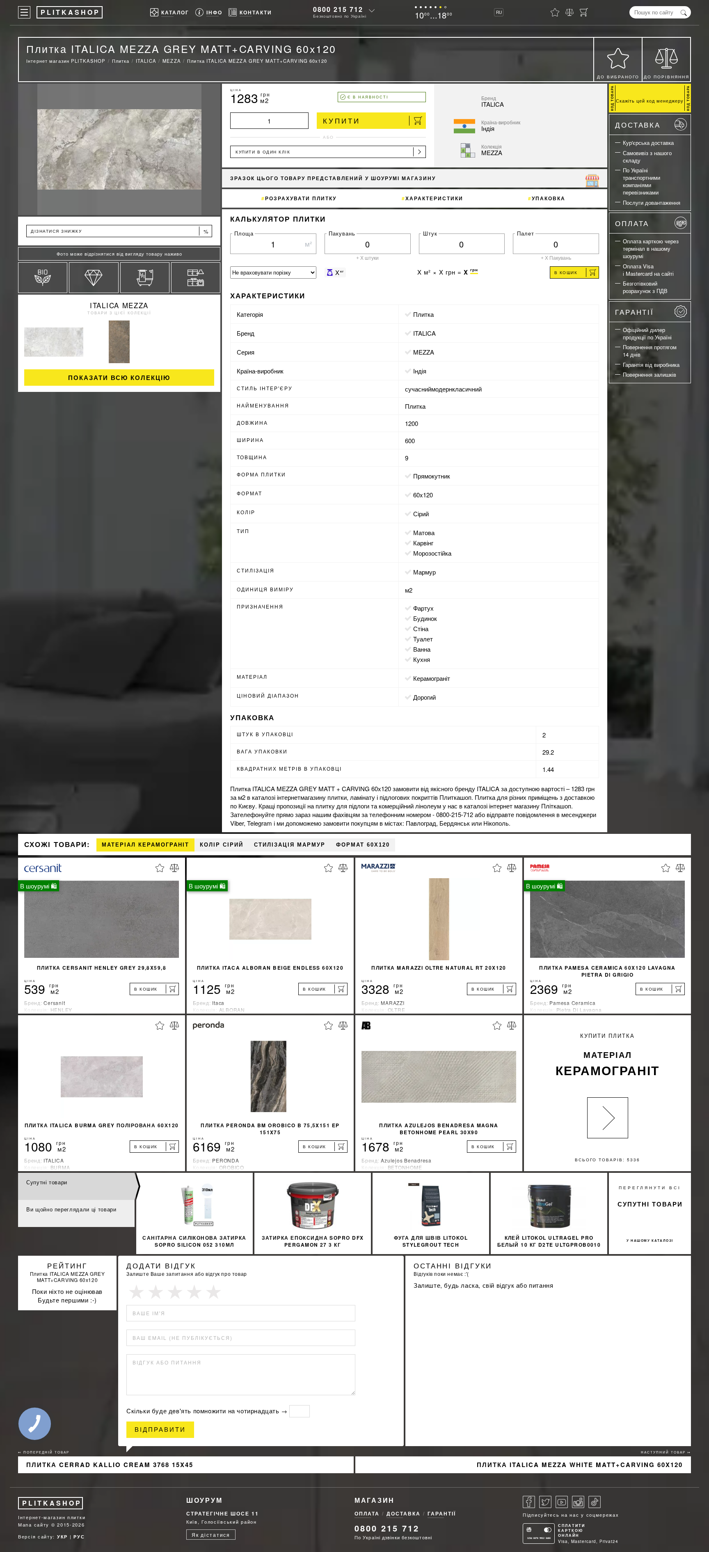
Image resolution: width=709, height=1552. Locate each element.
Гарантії (634, 312)
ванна (421, 649)
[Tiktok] (594, 1502)
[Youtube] (562, 1502)
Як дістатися (211, 1534)
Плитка (423, 314)
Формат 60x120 (363, 845)
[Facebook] (529, 1502)
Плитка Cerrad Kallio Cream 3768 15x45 (109, 1464)
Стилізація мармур (289, 845)
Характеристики (434, 198)
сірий (421, 513)
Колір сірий (221, 845)
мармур (424, 572)
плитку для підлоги (342, 805)
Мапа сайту (33, 1524)
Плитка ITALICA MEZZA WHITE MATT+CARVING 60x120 (580, 1464)
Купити (341, 120)
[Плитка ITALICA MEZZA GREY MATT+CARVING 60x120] (119, 149)
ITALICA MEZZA (119, 305)
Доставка (638, 124)
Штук (430, 233)
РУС (79, 1537)
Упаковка (548, 198)
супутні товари (650, 1204)
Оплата (632, 223)
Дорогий (424, 697)
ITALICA (424, 333)
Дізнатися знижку (120, 231)
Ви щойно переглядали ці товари (71, 1209)
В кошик (566, 272)
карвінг (423, 542)
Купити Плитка (607, 1055)
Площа (244, 233)
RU (499, 12)
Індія (419, 370)
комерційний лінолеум (410, 805)
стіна (420, 628)
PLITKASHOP (52, 1503)
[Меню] (24, 12)
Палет (525, 233)
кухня (421, 659)
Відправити (160, 1429)
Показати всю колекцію (119, 377)
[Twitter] (545, 1502)
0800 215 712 (338, 9)
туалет (423, 638)
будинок (425, 618)
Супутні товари (46, 1182)
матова (424, 532)
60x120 (423, 494)
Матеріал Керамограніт (145, 845)
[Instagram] (578, 1502)
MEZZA (423, 352)
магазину (313, 797)
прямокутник (431, 476)
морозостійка (432, 553)
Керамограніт (431, 678)
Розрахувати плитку (300, 198)
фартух (423, 608)
